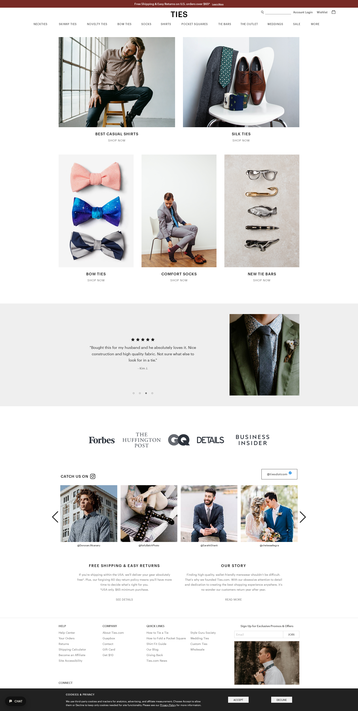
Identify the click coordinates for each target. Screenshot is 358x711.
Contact (108, 644)
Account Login (303, 12)
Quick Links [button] (155, 626)
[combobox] (278, 12)
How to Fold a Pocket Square (166, 638)
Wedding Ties (199, 638)
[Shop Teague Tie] (264, 354)
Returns (64, 644)
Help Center (67, 632)
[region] (179, 354)
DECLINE (282, 699)
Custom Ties (198, 644)
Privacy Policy (168, 705)
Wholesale (197, 649)
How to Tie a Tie (157, 632)
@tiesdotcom (278, 474)
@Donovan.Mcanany (88, 545)
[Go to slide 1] (135, 394)
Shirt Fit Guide (156, 644)
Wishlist (322, 12)
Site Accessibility (70, 660)
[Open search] (262, 12)
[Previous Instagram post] (55, 515)
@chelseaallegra (269, 545)
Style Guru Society (203, 632)
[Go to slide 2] (141, 394)
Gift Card (109, 649)
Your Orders (67, 638)
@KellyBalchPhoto (149, 545)
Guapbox (109, 638)
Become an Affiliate (72, 655)
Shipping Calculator (72, 649)
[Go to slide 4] (153, 394)
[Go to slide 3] (147, 394)
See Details (124, 599)
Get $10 (108, 655)
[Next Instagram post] (302, 515)
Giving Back (154, 655)
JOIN (291, 634)
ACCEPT (238, 699)
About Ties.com (113, 632)
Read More (233, 599)
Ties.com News (156, 660)
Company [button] (110, 626)
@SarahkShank (209, 545)
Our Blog (152, 649)
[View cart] (333, 12)
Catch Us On (75, 476)
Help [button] (62, 626)
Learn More (218, 4)
